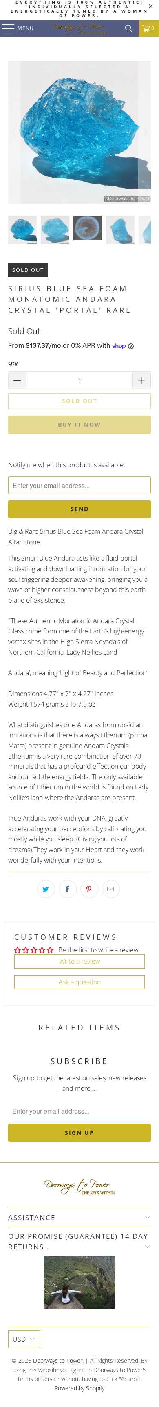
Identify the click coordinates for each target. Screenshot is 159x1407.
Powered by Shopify (79, 1388)
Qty (13, 363)
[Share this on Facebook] (68, 889)
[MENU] (4, 28)
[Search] (129, 28)
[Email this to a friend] (111, 889)
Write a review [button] (79, 961)
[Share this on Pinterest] (89, 889)
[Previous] (14, 132)
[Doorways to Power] (79, 28)
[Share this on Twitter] (46, 889)
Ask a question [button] (80, 982)
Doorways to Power (57, 1360)
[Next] (144, 132)
